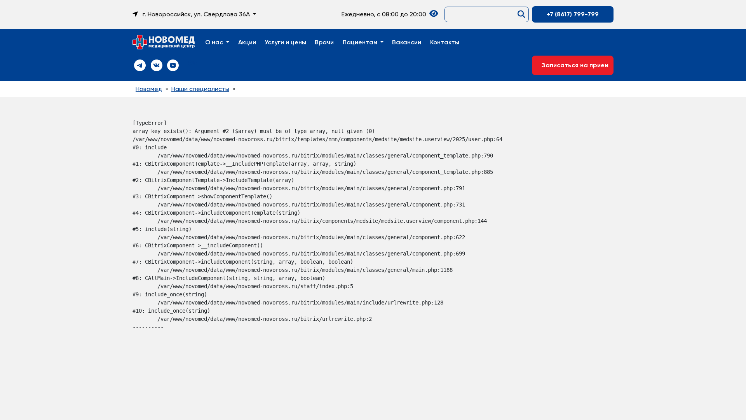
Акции (247, 42)
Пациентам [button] (361, 42)
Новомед (149, 89)
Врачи (324, 42)
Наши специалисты (200, 89)
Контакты (444, 42)
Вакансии (406, 42)
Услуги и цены (285, 42)
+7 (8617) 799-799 (573, 14)
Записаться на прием (573, 65)
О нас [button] (215, 42)
